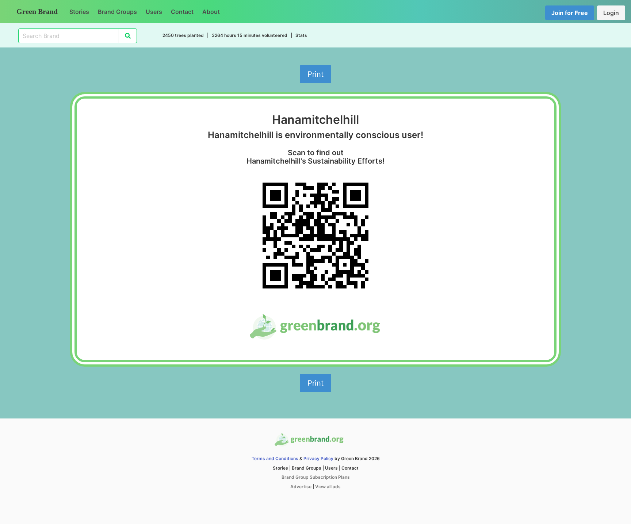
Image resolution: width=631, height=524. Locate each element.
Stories (79, 11)
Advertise (300, 486)
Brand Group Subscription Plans (316, 477)
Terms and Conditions (275, 458)
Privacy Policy (318, 458)
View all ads (328, 486)
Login (611, 12)
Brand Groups (117, 11)
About (211, 11)
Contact (182, 11)
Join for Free (569, 12)
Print (315, 74)
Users (154, 11)
